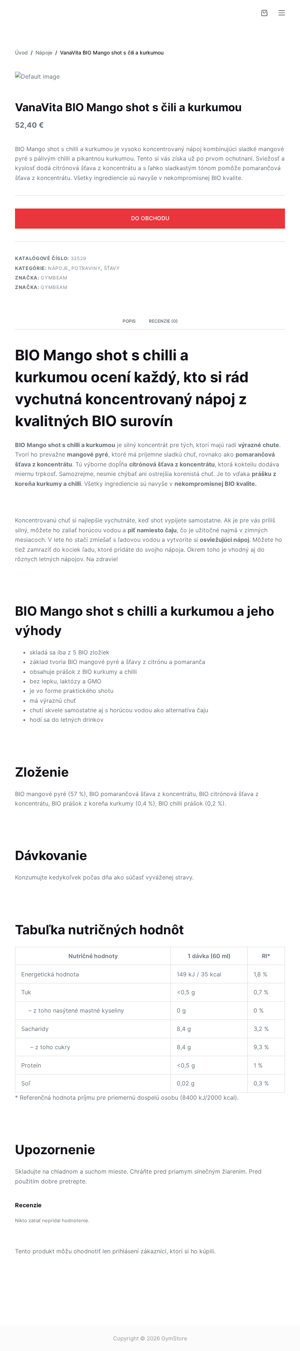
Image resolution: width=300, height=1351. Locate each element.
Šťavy (112, 268)
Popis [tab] (129, 321)
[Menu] (281, 13)
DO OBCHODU (150, 218)
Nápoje (58, 268)
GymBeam (54, 278)
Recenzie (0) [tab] (163, 321)
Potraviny (86, 268)
